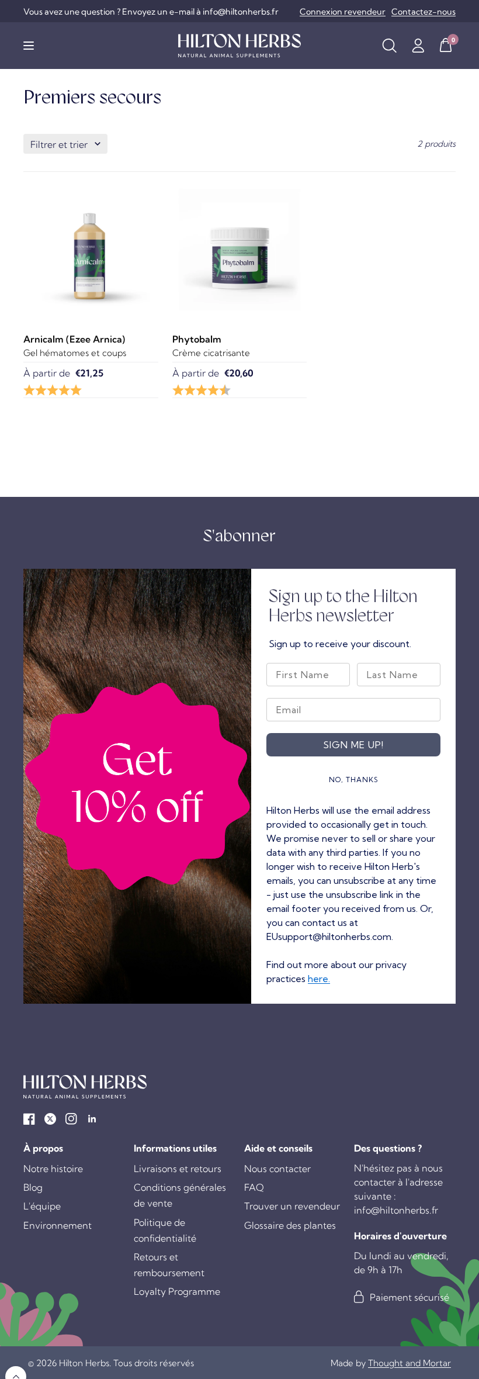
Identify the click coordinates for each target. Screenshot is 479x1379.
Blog (33, 1187)
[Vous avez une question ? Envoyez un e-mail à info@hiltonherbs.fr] (151, 12)
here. (319, 978)
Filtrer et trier (59, 144)
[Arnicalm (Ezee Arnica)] (90, 249)
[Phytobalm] (239, 249)
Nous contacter (277, 1168)
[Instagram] (71, 1119)
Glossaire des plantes (290, 1225)
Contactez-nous (423, 11)
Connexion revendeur (343, 11)
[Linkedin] (92, 1119)
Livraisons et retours (177, 1168)
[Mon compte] (418, 45)
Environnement (57, 1225)
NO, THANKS (354, 779)
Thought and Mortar (409, 1362)
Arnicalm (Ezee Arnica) (74, 339)
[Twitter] (50, 1119)
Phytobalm (196, 339)
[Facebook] (29, 1119)
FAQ (254, 1187)
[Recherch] (389, 45)
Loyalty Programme (177, 1291)
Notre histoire (53, 1168)
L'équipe (42, 1206)
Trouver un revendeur (292, 1206)
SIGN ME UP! (353, 745)
